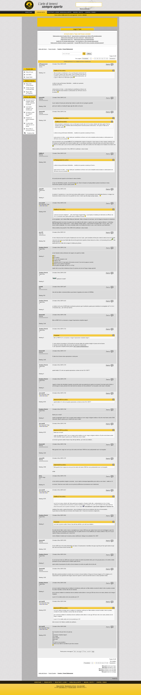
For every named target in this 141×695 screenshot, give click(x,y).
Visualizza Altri (30, 133)
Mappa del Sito (60, 686)
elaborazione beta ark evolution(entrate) (84, 39)
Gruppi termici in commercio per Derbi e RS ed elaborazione (87, 36)
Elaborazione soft (89, 37)
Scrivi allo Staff (81, 686)
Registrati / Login (53, 12)
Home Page (28, 12)
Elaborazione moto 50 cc (67, 39)
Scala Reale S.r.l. (63, 687)
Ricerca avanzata (84, 9)
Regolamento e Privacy (70, 686)
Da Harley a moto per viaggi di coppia (30, 114)
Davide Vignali (72, 687)
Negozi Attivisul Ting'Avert (29, 92)
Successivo (112, 58)
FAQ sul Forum (29, 72)
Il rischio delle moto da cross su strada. (30, 125)
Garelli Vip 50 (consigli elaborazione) (65, 41)
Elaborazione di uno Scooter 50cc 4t (62, 36)
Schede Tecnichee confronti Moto (30, 88)
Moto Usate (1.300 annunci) (29, 84)
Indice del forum (43, 49)
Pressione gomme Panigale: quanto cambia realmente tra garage (30, 102)
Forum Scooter (52, 49)
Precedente (85, 58)
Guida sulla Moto (65, 12)
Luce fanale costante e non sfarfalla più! (29, 108)
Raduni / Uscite (78, 12)
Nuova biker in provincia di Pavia (30, 129)
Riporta (108, 64)
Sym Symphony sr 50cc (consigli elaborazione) (86, 41)
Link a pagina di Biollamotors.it (80, 346)
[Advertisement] (77, 22)
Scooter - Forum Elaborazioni (65, 49)
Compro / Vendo (90, 12)
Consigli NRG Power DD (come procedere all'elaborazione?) (89, 43)
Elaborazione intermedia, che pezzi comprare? (72, 37)
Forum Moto (41, 12)
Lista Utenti (28, 74)
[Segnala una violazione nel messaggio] (112, 64)
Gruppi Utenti (29, 77)
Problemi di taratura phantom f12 (30, 119)
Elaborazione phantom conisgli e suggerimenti (62, 43)
